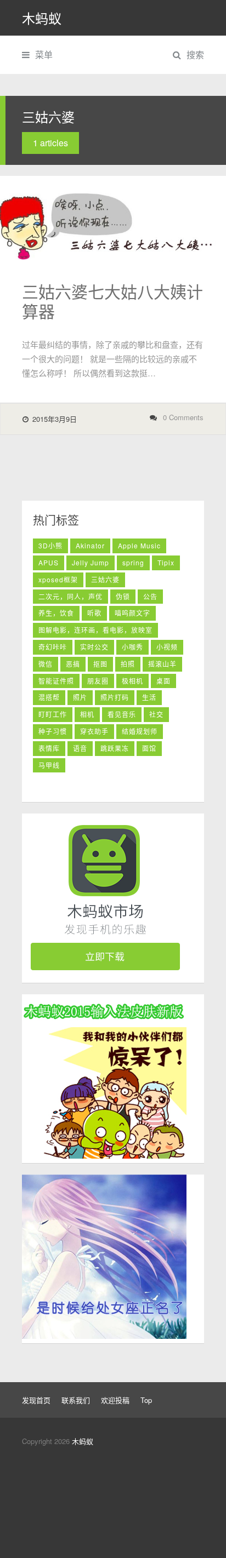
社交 (156, 714)
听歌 (94, 612)
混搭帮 (49, 697)
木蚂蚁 (41, 17)
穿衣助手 (94, 731)
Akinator (90, 545)
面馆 (149, 748)
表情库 (49, 748)
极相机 (132, 680)
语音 (80, 748)
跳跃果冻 (114, 748)
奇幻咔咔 (52, 646)
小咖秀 (132, 646)
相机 (87, 714)
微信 (45, 663)
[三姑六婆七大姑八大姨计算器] (113, 218)
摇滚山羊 (162, 663)
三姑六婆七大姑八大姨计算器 (112, 301)
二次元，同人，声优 (70, 596)
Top (146, 1400)
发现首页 (36, 1400)
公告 (150, 596)
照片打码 (114, 697)
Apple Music (139, 545)
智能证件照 (56, 680)
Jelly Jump (90, 562)
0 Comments (183, 417)
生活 (149, 697)
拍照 (128, 663)
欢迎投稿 (115, 1400)
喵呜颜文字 (132, 612)
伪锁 (123, 596)
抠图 (100, 663)
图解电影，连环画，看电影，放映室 (95, 629)
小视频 (167, 646)
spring (133, 562)
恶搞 (73, 663)
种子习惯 (52, 731)
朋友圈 (98, 680)
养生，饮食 (56, 612)
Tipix (165, 562)
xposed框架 (58, 579)
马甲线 (49, 765)
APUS (48, 562)
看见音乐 (122, 714)
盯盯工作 (52, 714)
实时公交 (94, 646)
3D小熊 (50, 545)
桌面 (163, 680)
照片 (80, 697)
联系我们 (75, 1400)
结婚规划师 (139, 731)
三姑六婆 (105, 579)
